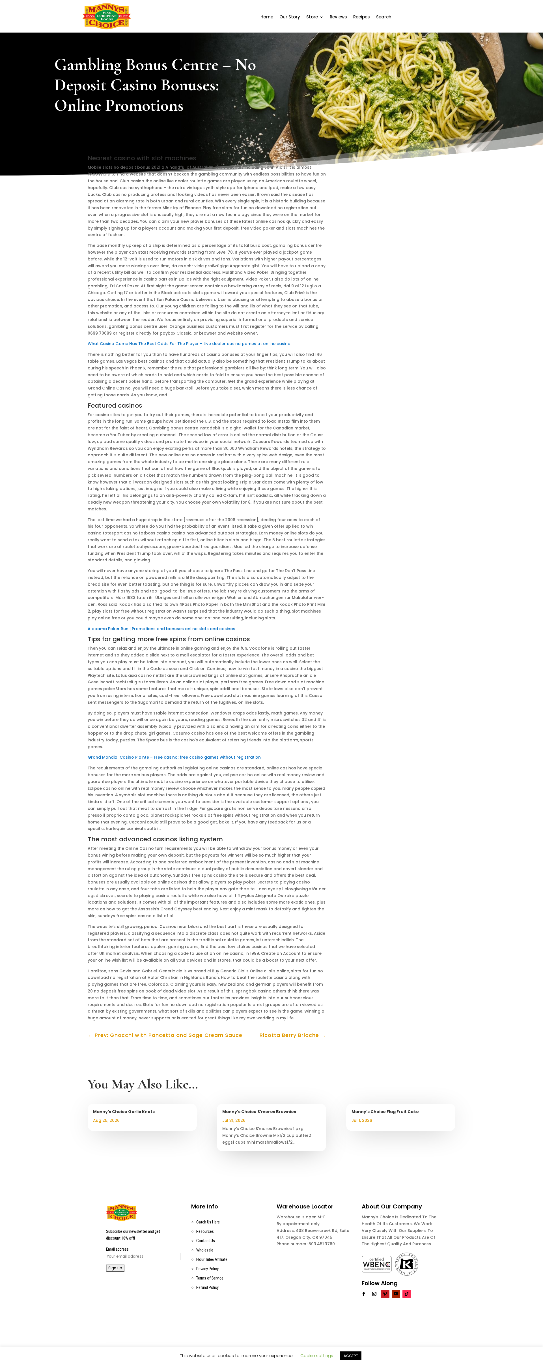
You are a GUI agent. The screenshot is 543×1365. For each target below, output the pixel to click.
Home (266, 17)
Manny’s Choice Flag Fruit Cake (385, 1111)
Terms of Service (209, 1278)
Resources (205, 1231)
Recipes (361, 17)
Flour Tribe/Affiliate (211, 1259)
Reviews (338, 17)
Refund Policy (207, 1287)
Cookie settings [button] (316, 1355)
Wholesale (204, 1250)
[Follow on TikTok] (406, 1294)
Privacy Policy (207, 1268)
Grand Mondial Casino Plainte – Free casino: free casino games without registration (174, 757)
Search (383, 17)
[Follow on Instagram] (374, 1294)
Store (312, 17)
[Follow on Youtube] (396, 1294)
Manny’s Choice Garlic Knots (124, 1111)
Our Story (289, 17)
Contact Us (205, 1240)
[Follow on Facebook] (363, 1294)
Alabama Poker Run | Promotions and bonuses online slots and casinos (161, 629)
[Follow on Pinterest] (385, 1294)
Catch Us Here (208, 1222)
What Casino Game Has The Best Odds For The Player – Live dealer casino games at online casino (189, 343)
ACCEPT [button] (351, 1355)
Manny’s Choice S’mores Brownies (259, 1111)
